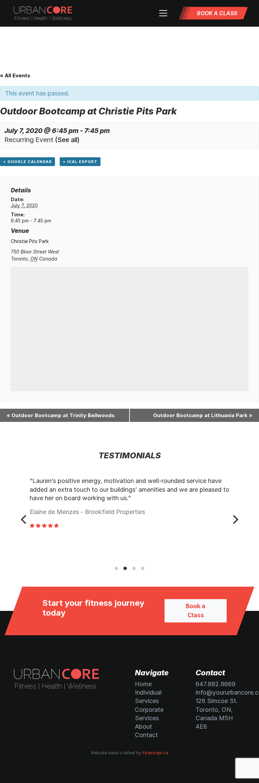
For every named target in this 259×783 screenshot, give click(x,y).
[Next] (234, 519)
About (143, 726)
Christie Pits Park (30, 241)
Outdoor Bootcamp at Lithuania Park (202, 415)
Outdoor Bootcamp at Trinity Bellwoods (61, 415)
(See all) (67, 140)
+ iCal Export (80, 161)
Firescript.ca (155, 752)
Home (143, 683)
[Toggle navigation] (163, 13)
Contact (146, 734)
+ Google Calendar (27, 161)
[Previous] (24, 519)
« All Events (15, 75)
